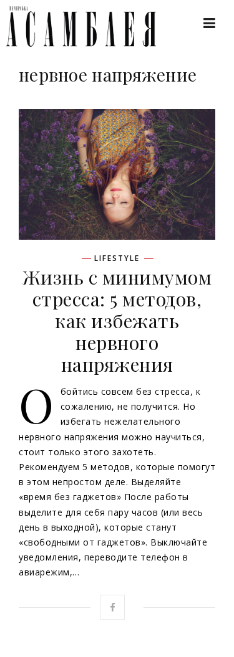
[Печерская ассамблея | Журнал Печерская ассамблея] (75, 26)
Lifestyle (117, 258)
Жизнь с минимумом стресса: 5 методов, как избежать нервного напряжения (117, 321)
